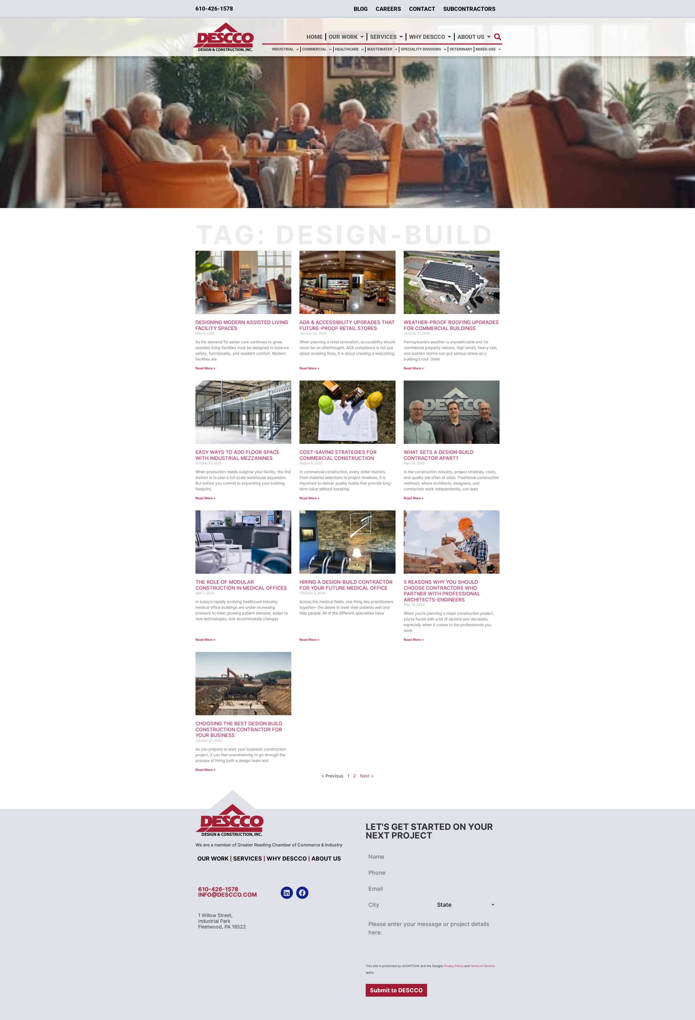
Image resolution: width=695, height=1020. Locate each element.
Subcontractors (469, 9)
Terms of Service (482, 966)
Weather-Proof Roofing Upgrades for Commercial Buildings (451, 325)
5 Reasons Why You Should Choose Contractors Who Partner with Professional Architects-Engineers (442, 590)
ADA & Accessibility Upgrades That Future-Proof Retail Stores (347, 325)
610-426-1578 (218, 889)
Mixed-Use (486, 49)
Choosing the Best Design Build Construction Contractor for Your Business (238, 729)
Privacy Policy (453, 966)
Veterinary (461, 49)
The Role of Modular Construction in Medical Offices (241, 585)
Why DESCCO (427, 37)
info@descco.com (227, 894)
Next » (367, 776)
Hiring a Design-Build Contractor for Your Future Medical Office (346, 585)
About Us (470, 37)
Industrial (283, 49)
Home (315, 37)
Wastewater (379, 49)
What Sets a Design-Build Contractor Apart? (438, 455)
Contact (422, 9)
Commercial (314, 49)
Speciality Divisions (421, 49)
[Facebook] (302, 893)
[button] (497, 36)
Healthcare (347, 49)
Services (383, 37)
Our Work (343, 37)
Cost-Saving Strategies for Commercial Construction (338, 455)
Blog (361, 9)
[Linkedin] (287, 893)
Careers (388, 9)
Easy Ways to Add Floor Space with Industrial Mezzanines (237, 455)
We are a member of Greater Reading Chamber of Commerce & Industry (268, 845)
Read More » (205, 368)
